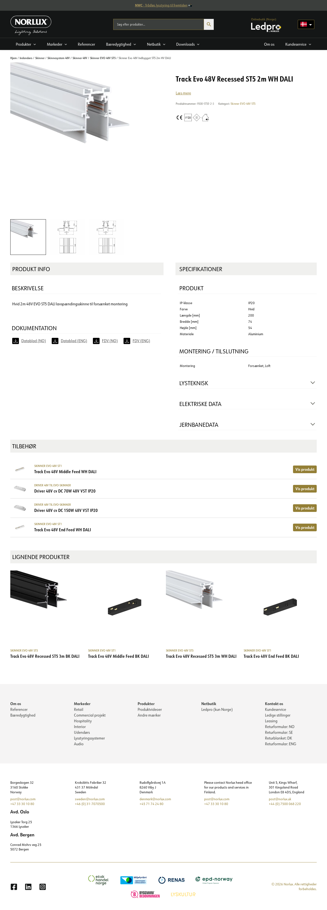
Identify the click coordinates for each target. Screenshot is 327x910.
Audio (79, 743)
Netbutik (208, 703)
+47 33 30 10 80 (22, 804)
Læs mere (183, 93)
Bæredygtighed (22, 715)
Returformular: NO (279, 726)
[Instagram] (42, 886)
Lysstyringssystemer (89, 738)
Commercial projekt (90, 715)
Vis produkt (304, 469)
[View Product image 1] (28, 237)
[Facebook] (13, 886)
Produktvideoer (150, 709)
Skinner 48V (80, 58)
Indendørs (26, 58)
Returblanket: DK (278, 738)
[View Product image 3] (106, 237)
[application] (33, 44)
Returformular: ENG (280, 743)
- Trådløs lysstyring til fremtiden (161, 5)
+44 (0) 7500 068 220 (285, 804)
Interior (80, 726)
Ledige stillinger (277, 715)
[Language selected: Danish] (306, 24)
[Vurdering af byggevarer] (145, 893)
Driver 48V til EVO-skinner (52, 485)
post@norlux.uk (280, 799)
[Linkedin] (28, 886)
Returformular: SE (279, 732)
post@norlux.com (22, 799)
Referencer (19, 709)
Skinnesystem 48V (58, 58)
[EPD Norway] (215, 879)
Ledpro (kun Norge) (217, 709)
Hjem (13, 58)
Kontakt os (274, 703)
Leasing (271, 720)
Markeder (82, 703)
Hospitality (83, 720)
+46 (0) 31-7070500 (90, 804)
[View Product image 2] (67, 237)
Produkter (146, 703)
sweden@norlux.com (90, 799)
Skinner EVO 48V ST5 (103, 58)
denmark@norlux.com (155, 799)
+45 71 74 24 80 (152, 804)
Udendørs (82, 732)
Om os (15, 703)
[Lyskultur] (183, 893)
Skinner (40, 58)
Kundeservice (275, 709)
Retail (78, 709)
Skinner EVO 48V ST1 (48, 466)
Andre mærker (149, 715)
